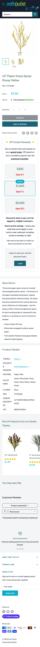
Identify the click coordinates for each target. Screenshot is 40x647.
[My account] (27, 8)
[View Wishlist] (31, 9)
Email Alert (29, 100)
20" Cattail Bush (11, 455)
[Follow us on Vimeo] (12, 611)
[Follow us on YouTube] (8, 611)
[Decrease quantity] (13, 109)
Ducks (17, 359)
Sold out (20, 117)
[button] (10, 459)
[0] (36, 8)
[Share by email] (36, 133)
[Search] (35, 14)
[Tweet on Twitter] (32, 133)
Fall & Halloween (21, 366)
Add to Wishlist (20, 124)
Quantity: (6, 109)
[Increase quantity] (25, 109)
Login (20, 263)
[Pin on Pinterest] (27, 133)
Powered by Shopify (9, 642)
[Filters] (4, 511)
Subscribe (10, 593)
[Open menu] (3, 4)
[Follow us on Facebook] (3, 611)
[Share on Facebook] (23, 133)
